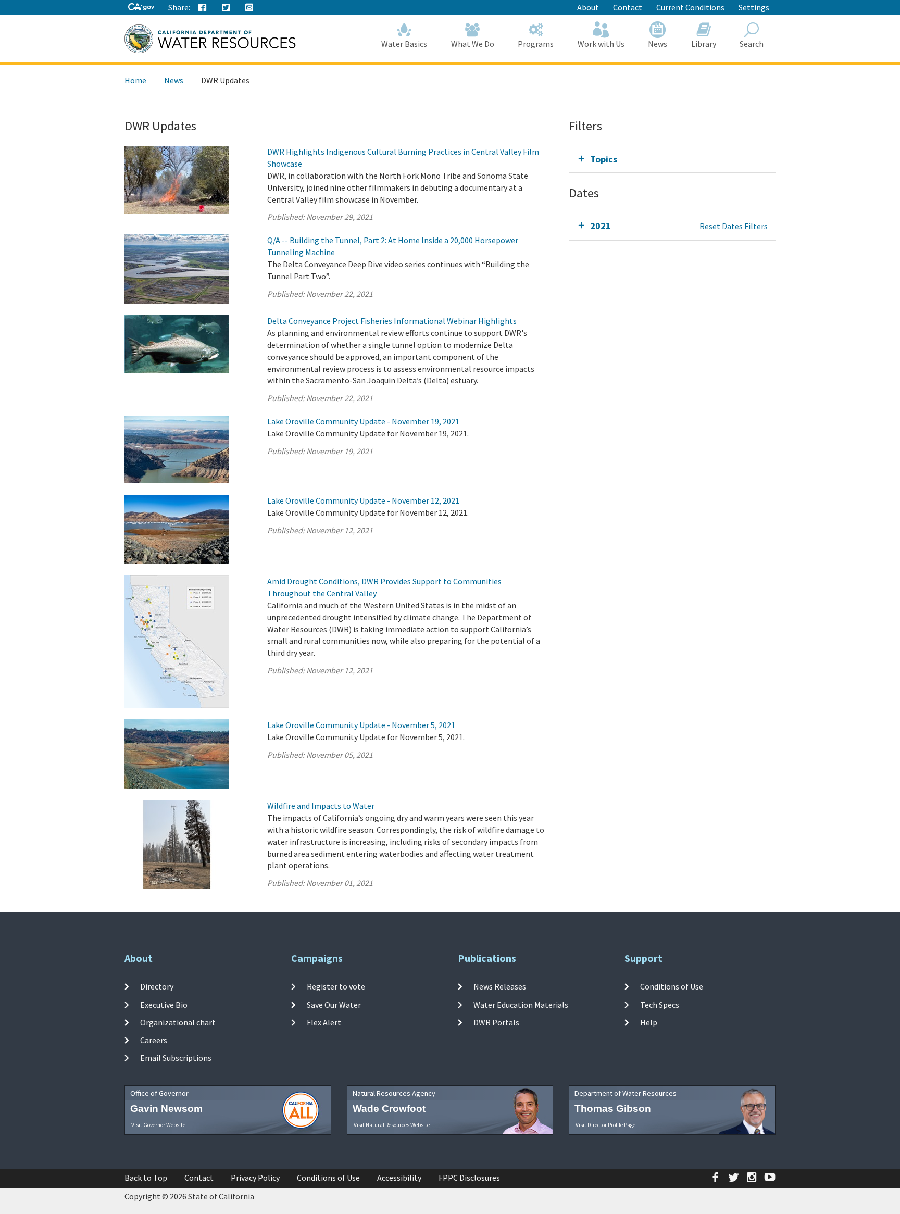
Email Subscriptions (175, 1058)
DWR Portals (496, 1022)
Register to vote (336, 986)
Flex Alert (324, 1022)
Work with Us (601, 44)
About (588, 7)
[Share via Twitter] (226, 8)
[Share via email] (249, 8)
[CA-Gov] (141, 7)
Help (648, 1022)
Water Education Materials (520, 1004)
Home (135, 80)
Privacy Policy (255, 1177)
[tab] (672, 159)
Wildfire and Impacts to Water (320, 805)
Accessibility (399, 1177)
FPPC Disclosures (469, 1177)
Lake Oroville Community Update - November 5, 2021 (361, 725)
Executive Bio (164, 1004)
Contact (627, 7)
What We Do (472, 44)
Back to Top (145, 1177)
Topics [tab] (603, 159)
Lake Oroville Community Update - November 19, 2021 (363, 421)
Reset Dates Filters (733, 226)
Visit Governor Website (158, 1125)
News (657, 44)
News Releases (499, 986)
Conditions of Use (671, 986)
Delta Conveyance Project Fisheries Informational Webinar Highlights (392, 321)
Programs (536, 44)
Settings (754, 7)
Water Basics (404, 44)
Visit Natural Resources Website (392, 1125)
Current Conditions (690, 7)
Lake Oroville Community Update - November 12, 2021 (363, 500)
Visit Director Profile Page (605, 1125)
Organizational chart (178, 1022)
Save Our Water (334, 1004)
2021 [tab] (600, 226)
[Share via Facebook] (202, 8)
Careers (153, 1040)
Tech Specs (659, 1004)
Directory (156, 986)
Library (703, 44)
